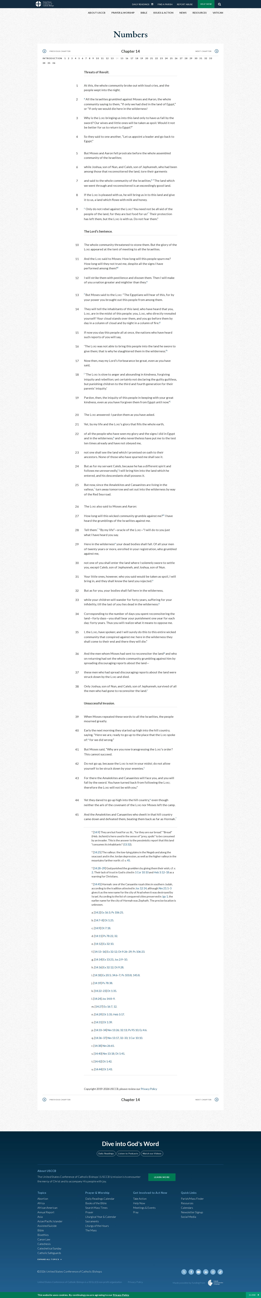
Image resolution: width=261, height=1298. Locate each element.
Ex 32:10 (108, 943)
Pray (136, 1212)
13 (112, 58)
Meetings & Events (144, 1207)
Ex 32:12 (112, 951)
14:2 (97, 912)
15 (122, 58)
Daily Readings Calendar (153, 4)
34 (44, 63)
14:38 (97, 1045)
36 (53, 63)
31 (200, 58)
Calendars (187, 1207)
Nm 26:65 (108, 1045)
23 (161, 58)
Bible (40, 1230)
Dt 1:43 (107, 1069)
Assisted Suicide (47, 1225)
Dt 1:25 (108, 920)
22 (156, 58)
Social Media (188, 1216)
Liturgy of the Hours (97, 1225)
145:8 (136, 975)
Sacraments (92, 1221)
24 (166, 58)
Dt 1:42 (107, 1061)
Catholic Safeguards (49, 1253)
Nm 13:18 (108, 1053)
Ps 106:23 (138, 951)
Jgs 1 (165, 896)
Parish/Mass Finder (192, 1198)
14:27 (98, 1006)
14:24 (97, 998)
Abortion (42, 1198)
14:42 (97, 1061)
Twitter (184, 1272)
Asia (40, 1216)
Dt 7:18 (105, 928)
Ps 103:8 (126, 975)
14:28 (97, 868)
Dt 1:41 (119, 1053)
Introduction (52, 58)
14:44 (98, 1069)
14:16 (98, 967)
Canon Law (43, 1239)
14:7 (97, 920)
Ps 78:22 (108, 936)
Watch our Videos (152, 1153)
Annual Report (45, 1212)
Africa (41, 1203)
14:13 (97, 951)
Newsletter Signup (192, 1212)
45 (128, 860)
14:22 (98, 990)
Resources (187, 1203)
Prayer (89, 1212)
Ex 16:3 (105, 912)
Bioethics (43, 1234)
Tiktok (220, 1272)
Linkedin (205, 1272)
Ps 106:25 (117, 912)
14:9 (96, 832)
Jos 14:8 (107, 998)
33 (210, 58)
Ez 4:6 (143, 1030)
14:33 (98, 1030)
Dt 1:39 (107, 1022)
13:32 (127, 844)
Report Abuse (185, 4)
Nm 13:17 (113, 1038)
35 (49, 63)
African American (47, 1207)
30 (196, 58)
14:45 (97, 884)
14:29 (98, 1014)
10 (97, 58)
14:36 (98, 1038)
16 (127, 58)
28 (186, 58)
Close (252, 1295)
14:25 (97, 852)
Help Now (206, 4)
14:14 (98, 959)
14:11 (98, 936)
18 (136, 58)
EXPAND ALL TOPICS (48, 1259)
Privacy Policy (149, 1088)
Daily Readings (140, 4)
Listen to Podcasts (128, 1153)
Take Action (140, 1198)
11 (102, 58)
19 (141, 58)
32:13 (123, 1030)
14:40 (98, 1053)
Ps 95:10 (133, 1030)
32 (205, 58)
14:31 (98, 1022)
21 (151, 58)
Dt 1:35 (111, 990)
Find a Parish (165, 4)
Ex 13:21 (108, 959)
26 (176, 58)
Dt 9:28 (118, 967)
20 (146, 58)
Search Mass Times (96, 1207)
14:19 (97, 983)
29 (191, 58)
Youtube (198, 1272)
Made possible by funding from (189, 1282)
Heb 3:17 (118, 1014)
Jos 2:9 (118, 959)
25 (171, 58)
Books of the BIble (96, 1203)
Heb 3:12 (159, 872)
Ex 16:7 (108, 1006)
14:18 (97, 975)
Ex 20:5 (106, 975)
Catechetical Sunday (49, 1248)
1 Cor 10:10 (141, 872)
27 (181, 58)
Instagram (213, 1272)
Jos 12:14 (141, 888)
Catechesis (44, 1244)
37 (104, 1038)
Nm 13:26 (113, 1030)
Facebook (191, 1272)
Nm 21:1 (164, 888)
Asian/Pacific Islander (50, 1221)
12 (107, 58)
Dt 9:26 (122, 951)
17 (131, 58)
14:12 (98, 943)
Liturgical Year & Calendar (100, 1216)
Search (219, 3)
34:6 (114, 975)
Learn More (162, 1177)
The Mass (91, 1230)
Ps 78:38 (107, 983)
